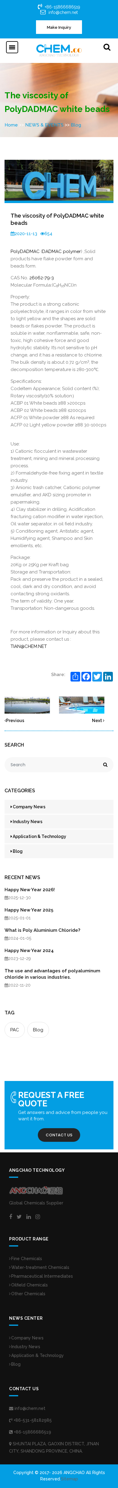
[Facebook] (10, 1217)
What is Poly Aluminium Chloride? (42, 930)
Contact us (59, 1135)
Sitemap (69, 1479)
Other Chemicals (28, 1293)
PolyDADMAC (25, 251)
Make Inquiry (59, 27)
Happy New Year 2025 (29, 910)
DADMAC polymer (61, 251)
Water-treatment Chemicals (40, 1267)
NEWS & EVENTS (44, 125)
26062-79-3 (41, 278)
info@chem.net (63, 12)
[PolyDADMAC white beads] (27, 704)
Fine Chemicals (26, 1258)
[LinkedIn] (28, 1217)
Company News (29, 806)
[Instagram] (37, 1217)
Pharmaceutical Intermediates (42, 1276)
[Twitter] (19, 1217)
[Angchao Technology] (59, 50)
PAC (14, 1030)
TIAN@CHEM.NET (29, 646)
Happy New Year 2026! (30, 889)
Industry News (27, 821)
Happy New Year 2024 (29, 950)
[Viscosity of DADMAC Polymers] (81, 704)
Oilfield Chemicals (29, 1285)
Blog (76, 125)
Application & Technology (39, 836)
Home (11, 125)
